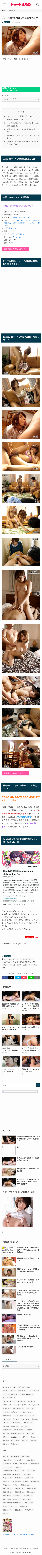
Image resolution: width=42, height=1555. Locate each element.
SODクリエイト (9, 1390)
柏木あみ (31, 1492)
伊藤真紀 (31, 1471)
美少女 (28, 220)
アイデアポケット (19, 234)
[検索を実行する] (38, 1085)
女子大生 (25, 1426)
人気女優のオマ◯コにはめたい (13, 1471)
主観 (35, 1419)
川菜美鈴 (16, 1481)
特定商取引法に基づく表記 (30, 1548)
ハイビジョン (31, 223)
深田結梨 (17, 1495)
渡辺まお (7, 1499)
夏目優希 (19, 1478)
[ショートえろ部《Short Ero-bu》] (21, 4)
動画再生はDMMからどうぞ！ (15, 249)
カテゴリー (6, 96)
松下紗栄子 (7, 1492)
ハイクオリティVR (10, 1412)
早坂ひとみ (31, 1488)
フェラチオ (34, 1463)
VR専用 (22, 1390)
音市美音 (19, 1510)
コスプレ (7, 1405)
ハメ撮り (7, 1415)
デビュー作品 (18, 1408)
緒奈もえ (29, 1503)
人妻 (6, 1423)
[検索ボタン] (37, 4)
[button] (5, 977)
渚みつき (28, 1495)
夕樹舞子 (29, 1478)
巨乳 (6, 1433)
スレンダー (34, 1405)
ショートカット (20, 1405)
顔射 (6, 1444)
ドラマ (30, 1408)
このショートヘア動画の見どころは (20, 116)
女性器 (6, 1481)
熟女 (6, 1437)
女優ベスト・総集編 (10, 1426)
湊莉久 (16, 1499)
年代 (16, 1485)
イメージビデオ (9, 1398)
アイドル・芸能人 (26, 1394)
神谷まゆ (27, 1499)
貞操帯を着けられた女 (20, 217)
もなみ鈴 (31, 1460)
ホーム (6, 1548)
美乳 (6, 1440)
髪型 (5, 1513)
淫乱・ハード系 (17, 1433)
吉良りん (17, 1474)
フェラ (6, 1419)
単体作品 (15, 220)
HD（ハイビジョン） (21, 1387)
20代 (5, 1456)
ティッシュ (16, 237)
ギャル (31, 1401)
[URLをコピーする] (37, 977)
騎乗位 (15, 1444)
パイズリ (18, 1415)
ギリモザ (7, 1463)
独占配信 (21, 223)
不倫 (16, 1419)
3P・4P (7, 1387)
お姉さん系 (34, 1390)
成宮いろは (19, 1488)
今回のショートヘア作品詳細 (18, 120)
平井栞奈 (7, 1485)
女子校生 (7, 1430)
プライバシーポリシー (15, 1548)
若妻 (25, 1440)
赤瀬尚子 (24, 1506)
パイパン (29, 1415)
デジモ (31, 959)
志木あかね (7, 1488)
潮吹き (30, 1433)
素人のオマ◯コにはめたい (12, 1503)
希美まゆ (6, 22)
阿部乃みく (7, 1510)
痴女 (26, 1437)
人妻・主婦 (16, 1423)
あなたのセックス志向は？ (20, 1456)
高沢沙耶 (29, 1510)
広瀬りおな (26, 1485)
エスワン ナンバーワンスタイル (14, 1401)
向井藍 (27, 1474)
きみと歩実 (19, 1460)
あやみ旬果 (7, 1460)
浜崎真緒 (7, 1495)
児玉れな (7, 1474)
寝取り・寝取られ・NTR (27, 962)
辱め (22, 220)
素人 (34, 1437)
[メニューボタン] (4, 4)
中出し (25, 1419)
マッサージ (7, 1467)
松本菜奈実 (19, 1492)
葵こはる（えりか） (10, 1506)
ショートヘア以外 (20, 1463)
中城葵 (18, 1467)
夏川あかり (7, 1478)
